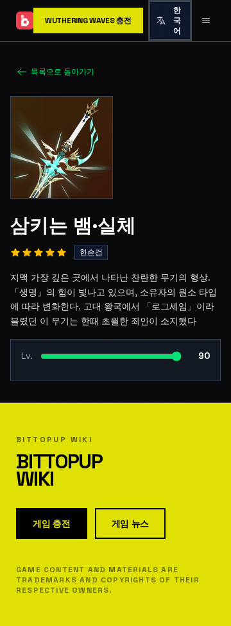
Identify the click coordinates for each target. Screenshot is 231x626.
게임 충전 (52, 523)
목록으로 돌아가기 (62, 72)
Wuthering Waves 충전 (88, 20)
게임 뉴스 (131, 523)
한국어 (176, 20)
